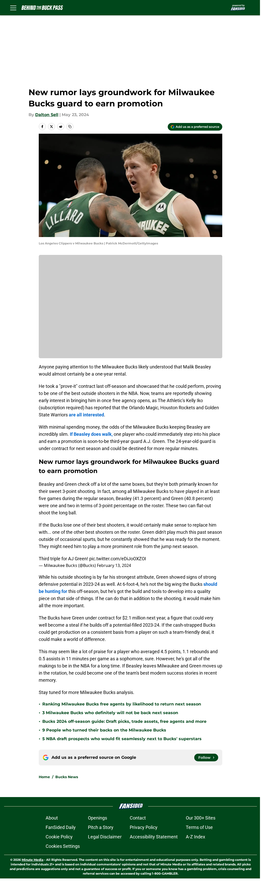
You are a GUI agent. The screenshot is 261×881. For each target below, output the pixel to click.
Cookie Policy (59, 836)
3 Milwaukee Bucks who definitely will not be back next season (110, 712)
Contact (138, 818)
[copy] (69, 126)
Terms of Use (199, 827)
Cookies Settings (63, 846)
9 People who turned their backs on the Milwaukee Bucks (104, 730)
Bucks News (66, 777)
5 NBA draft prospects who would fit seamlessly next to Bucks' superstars (122, 738)
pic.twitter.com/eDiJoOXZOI (117, 558)
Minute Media (32, 860)
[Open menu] (13, 8)
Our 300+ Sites (200, 818)
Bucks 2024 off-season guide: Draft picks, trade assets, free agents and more (124, 721)
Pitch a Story (100, 827)
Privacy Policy (144, 827)
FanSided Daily (61, 827)
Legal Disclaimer (105, 836)
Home (44, 777)
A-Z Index (195, 836)
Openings (97, 818)
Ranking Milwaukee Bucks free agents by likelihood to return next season (121, 704)
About (52, 818)
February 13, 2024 (114, 565)
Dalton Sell (46, 114)
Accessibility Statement (154, 836)
